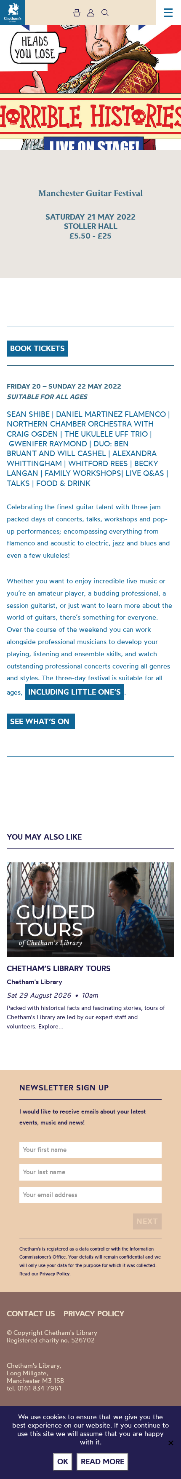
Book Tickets (37, 348)
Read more (102, 1461)
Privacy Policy (54, 1274)
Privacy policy (94, 1313)
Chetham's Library (12, 12)
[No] (170, 1443)
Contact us (31, 1313)
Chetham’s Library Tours (59, 968)
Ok (62, 1461)
